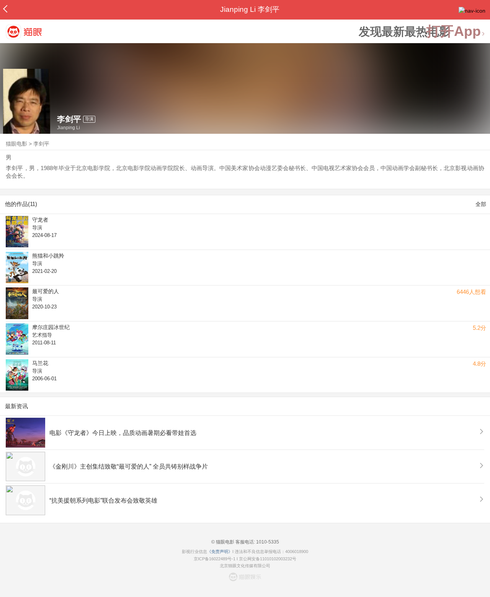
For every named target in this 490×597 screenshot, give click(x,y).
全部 (480, 204)
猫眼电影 (16, 144)
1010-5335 (267, 542)
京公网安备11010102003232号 (267, 558)
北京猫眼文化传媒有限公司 (245, 565)
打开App (453, 32)
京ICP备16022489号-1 (214, 558)
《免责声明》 (219, 551)
